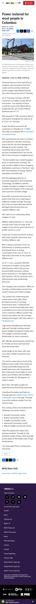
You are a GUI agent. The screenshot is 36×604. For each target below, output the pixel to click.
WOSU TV (7, 523)
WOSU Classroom (9, 528)
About (6, 536)
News (6, 454)
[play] (3, 602)
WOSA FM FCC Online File (12, 566)
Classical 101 (8, 519)
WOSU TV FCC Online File (12, 571)
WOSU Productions (10, 532)
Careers (6, 545)
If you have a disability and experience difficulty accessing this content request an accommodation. (17, 576)
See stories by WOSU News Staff (14, 473)
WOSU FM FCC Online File (12, 562)
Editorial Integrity (9, 541)
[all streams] (33, 601)
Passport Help (8, 558)
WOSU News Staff (7, 30)
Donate (29, 3)
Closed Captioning (9, 553)
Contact (6, 549)
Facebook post (8, 321)
